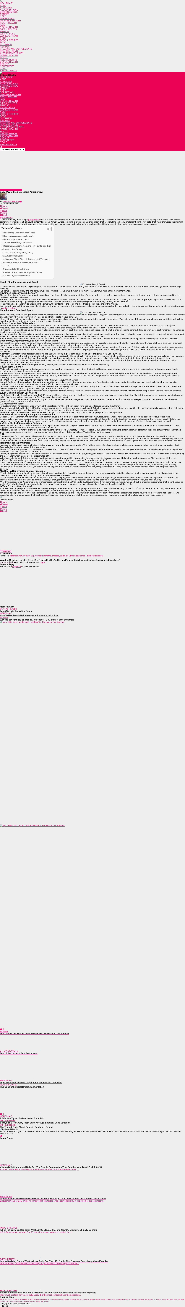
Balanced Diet (4, 1301)
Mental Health (107, 1299)
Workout (79, 1299)
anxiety (123, 1299)
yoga (113, 1299)
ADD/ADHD (6, 8)
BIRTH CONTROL (9, 12)
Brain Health (20, 1299)
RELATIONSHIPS (8, 60)
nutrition (46, 1301)
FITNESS (4, 31)
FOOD (3, 42)
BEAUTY (4, 64)
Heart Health (34, 1299)
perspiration (34, 220)
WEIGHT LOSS (7, 34)
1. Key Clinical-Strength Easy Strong (18, 253)
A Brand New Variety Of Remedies (17, 243)
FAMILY (4, 57)
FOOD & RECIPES (9, 40)
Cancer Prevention (174, 1299)
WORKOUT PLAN (9, 36)
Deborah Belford (11, 201)
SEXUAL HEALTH (9, 27)
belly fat (152, 1299)
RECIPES (5, 47)
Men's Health (39, 1301)
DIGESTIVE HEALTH (10, 21)
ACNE (3, 5)
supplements (31, 1301)
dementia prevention (162, 1299)
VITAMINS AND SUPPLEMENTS (16, 49)
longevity (92, 1299)
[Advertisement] (81, 170)
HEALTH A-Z (6, 3)
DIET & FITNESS (8, 29)
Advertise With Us (8, 70)
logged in (16, 567)
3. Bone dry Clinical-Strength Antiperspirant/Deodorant (26, 259)
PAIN (2, 25)
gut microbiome (131, 1299)
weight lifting (23, 1301)
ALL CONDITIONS (9, 10)
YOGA (3, 38)
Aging (182, 1299)
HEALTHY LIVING (9, 51)
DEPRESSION (7, 18)
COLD (3, 16)
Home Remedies (14, 1301)
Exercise (26, 1299)
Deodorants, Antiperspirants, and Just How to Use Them (27, 246)
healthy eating (58, 1299)
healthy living (12, 1299)
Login (42, 562)
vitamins (118, 1299)
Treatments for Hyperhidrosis (16, 269)
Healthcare (99, 1299)
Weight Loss (3, 1299)
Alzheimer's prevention (143, 1299)
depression (86, 1299)
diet (75, 1299)
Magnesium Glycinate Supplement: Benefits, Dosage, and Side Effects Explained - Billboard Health (56, 556)
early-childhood (9, 308)
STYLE (3, 68)
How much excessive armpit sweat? (18, 236)
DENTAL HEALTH (9, 55)
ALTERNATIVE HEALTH (12, 53)
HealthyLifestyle (49, 1299)
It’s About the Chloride (12, 249)
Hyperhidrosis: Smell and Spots (16, 239)
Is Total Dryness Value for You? (17, 276)
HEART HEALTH (8, 23)
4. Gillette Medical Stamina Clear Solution (21, 263)
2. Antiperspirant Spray (13, 256)
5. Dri (6, 266)
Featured (41, 1299)
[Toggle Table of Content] (48, 229)
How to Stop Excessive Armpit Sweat (19, 233)
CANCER (4, 14)
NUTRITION (6, 44)
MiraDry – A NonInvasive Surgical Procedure (23, 272)
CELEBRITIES (7, 66)
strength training (69, 1299)
